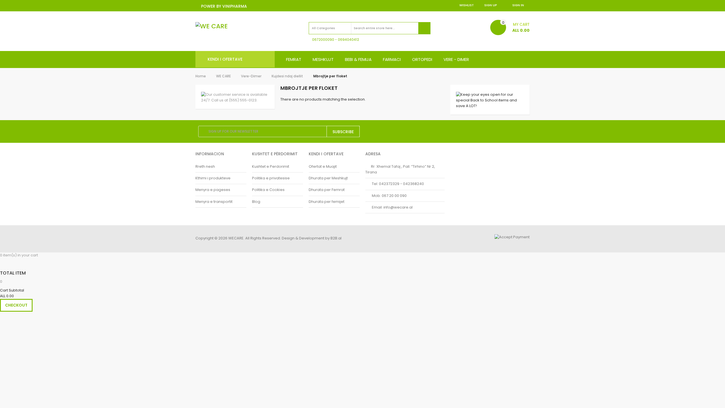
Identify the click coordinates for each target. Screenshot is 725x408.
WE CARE (223, 76)
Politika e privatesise (271, 178)
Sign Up (490, 5)
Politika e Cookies (268, 189)
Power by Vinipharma (224, 6)
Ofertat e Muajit (323, 166)
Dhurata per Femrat (327, 189)
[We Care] (211, 26)
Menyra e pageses (212, 189)
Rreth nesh (205, 166)
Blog (256, 201)
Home (200, 76)
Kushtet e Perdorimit (270, 166)
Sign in (518, 5)
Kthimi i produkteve (213, 178)
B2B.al (336, 238)
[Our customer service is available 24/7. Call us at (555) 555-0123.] (235, 97)
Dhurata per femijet (326, 201)
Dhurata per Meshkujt (328, 178)
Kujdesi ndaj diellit (287, 76)
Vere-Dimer (251, 76)
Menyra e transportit (214, 201)
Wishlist (466, 5)
